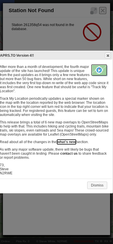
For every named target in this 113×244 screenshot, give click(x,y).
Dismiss (97, 185)
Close (108, 55)
